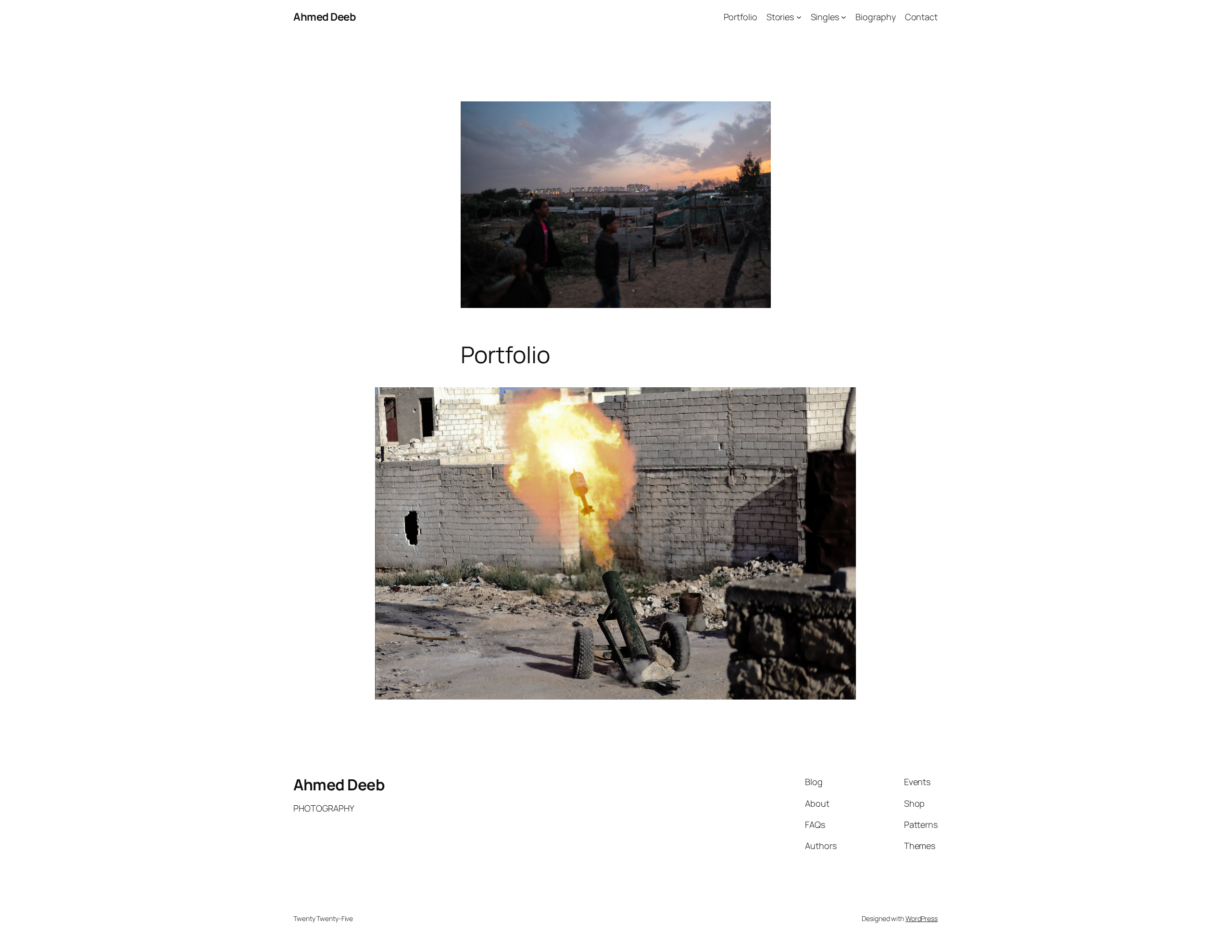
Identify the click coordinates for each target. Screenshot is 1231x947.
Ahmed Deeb (324, 17)
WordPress (921, 918)
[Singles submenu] (843, 17)
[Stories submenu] (799, 17)
